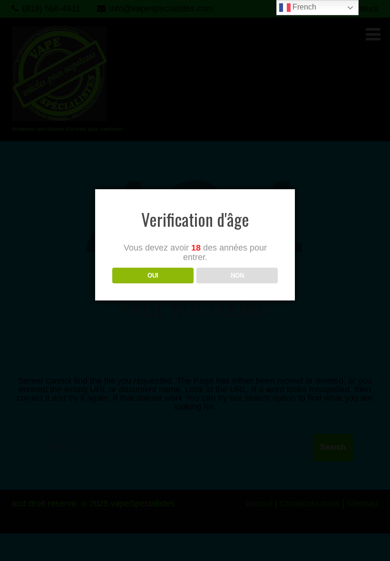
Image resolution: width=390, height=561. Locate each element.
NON (237, 275)
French (303, 7)
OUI (152, 275)
